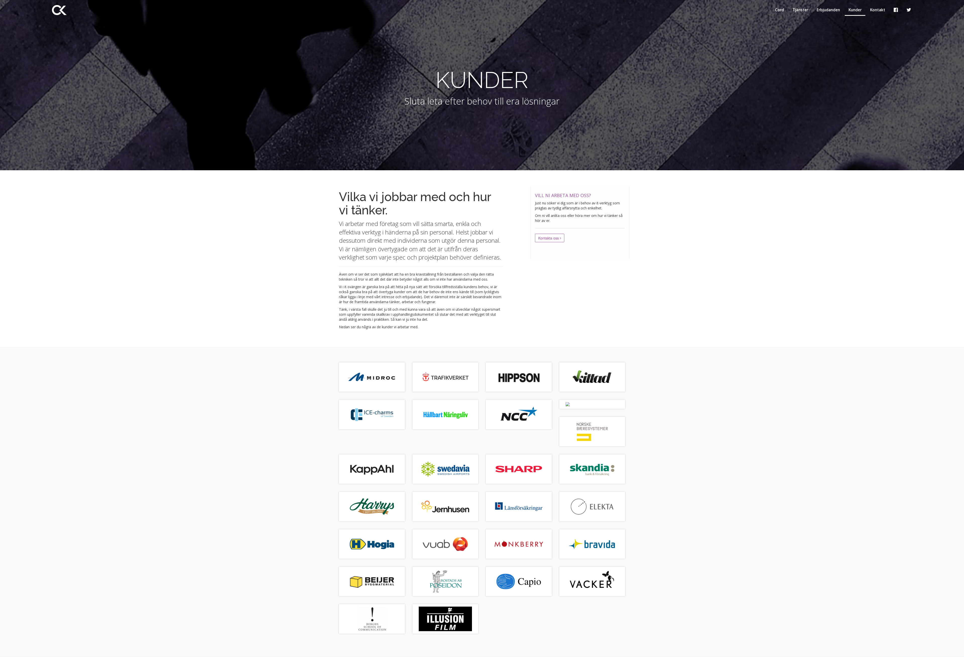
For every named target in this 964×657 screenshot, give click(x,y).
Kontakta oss (549, 237)
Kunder (855, 10)
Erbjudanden (828, 10)
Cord (779, 10)
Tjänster (800, 10)
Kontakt (877, 10)
